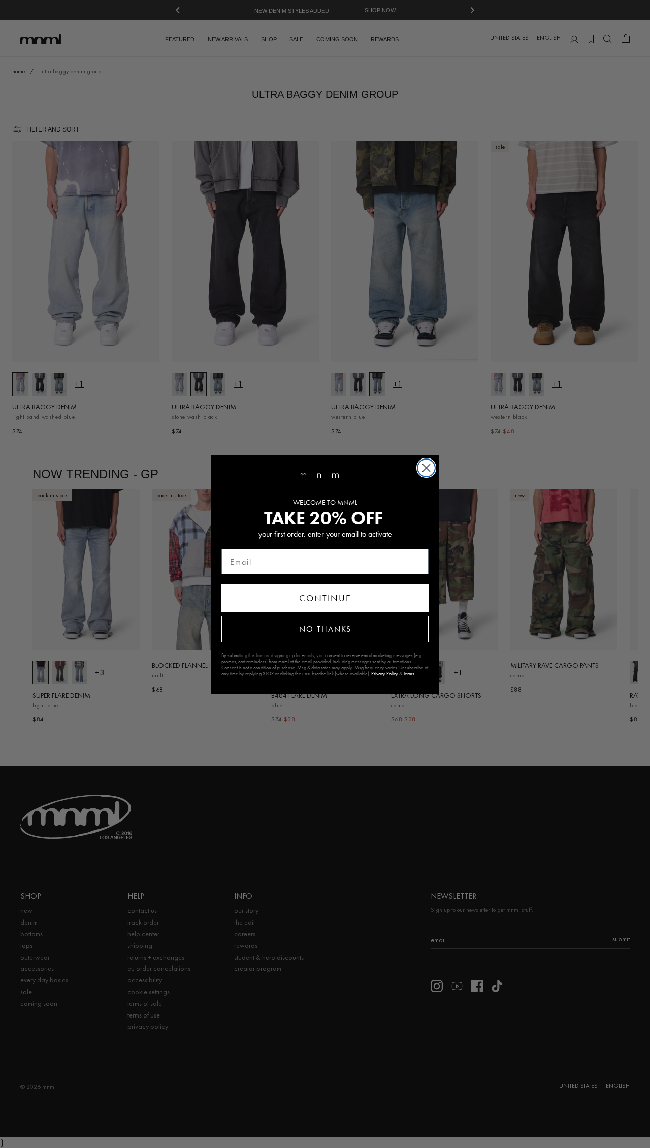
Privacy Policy (384, 674)
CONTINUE (325, 598)
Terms (408, 674)
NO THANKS (325, 629)
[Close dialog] (426, 468)
